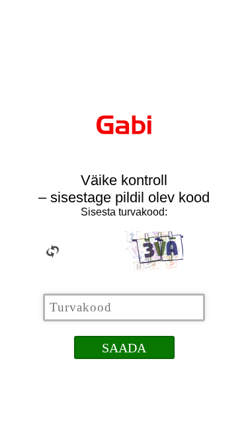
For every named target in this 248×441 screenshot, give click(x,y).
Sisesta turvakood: (124, 212)
